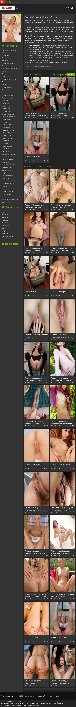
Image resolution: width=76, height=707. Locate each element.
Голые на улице (7, 191)
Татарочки (5, 141)
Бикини (4, 85)
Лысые (4, 58)
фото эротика (52, 702)
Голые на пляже (7, 98)
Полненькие (6, 143)
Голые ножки (6, 119)
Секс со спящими (8, 239)
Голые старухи (7, 87)
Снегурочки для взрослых (11, 68)
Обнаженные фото (8, 165)
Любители (5, 225)
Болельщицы (6, 60)
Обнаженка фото (7, 194)
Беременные (6, 111)
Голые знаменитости (9, 79)
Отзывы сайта (41, 696)
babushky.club (30, 696)
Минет (4, 228)
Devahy (7, 8)
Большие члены (7, 236)
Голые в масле (7, 138)
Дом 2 (4, 76)
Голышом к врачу (8, 130)
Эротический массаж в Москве (10, 51)
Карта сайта (6, 202)
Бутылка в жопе (7, 127)
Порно (4, 212)
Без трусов (5, 151)
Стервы (4, 173)
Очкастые (5, 149)
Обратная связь (53, 696)
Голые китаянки (7, 146)
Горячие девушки (8, 181)
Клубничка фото (7, 167)
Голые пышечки (7, 95)
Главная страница (7, 696)
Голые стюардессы (8, 63)
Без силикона (6, 157)
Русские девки (7, 125)
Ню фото (5, 197)
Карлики (5, 223)
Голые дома (6, 55)
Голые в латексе (7, 82)
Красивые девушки (8, 175)
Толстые (5, 233)
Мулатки (5, 101)
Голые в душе (6, 135)
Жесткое (5, 217)
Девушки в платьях (8, 154)
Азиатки (5, 122)
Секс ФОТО (19, 696)
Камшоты (5, 220)
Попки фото (6, 74)
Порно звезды (7, 133)
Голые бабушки (7, 189)
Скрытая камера (7, 90)
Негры (4, 231)
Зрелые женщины (8, 114)
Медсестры (6, 106)
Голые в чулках (7, 66)
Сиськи (4, 71)
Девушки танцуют (8, 159)
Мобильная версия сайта (10, 199)
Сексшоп (5, 186)
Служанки (5, 103)
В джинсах (5, 178)
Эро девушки (6, 170)
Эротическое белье (8, 117)
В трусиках (5, 162)
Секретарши (6, 109)
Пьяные (4, 93)
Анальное (5, 215)
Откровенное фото (8, 183)
